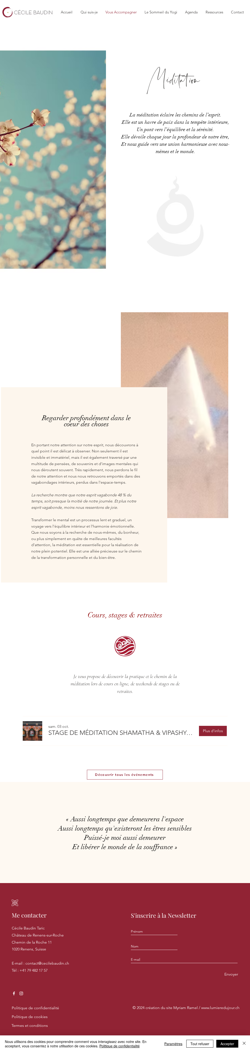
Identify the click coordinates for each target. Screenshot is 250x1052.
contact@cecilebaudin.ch (47, 963)
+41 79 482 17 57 (34, 970)
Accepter (227, 1043)
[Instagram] (21, 993)
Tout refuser (199, 1043)
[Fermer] (244, 1043)
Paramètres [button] (173, 1043)
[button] (121, 733)
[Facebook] (13, 993)
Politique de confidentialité (119, 1045)
